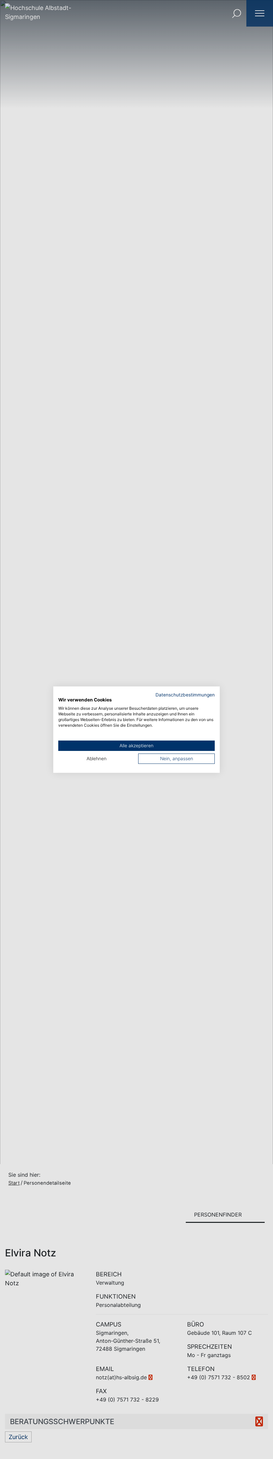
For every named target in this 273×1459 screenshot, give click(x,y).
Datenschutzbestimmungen (185, 694)
